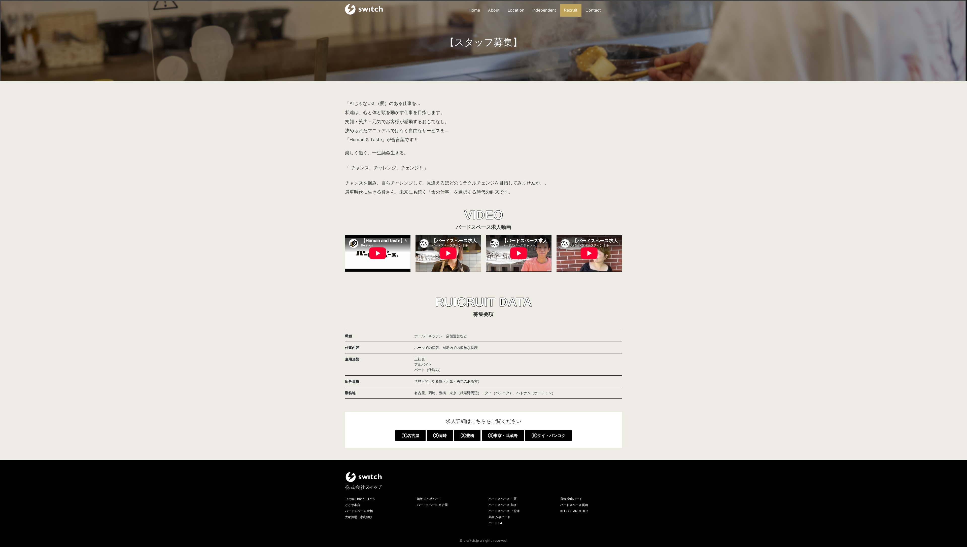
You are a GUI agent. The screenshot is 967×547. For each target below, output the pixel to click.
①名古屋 (410, 435)
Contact (593, 10)
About (494, 10)
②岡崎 (440, 435)
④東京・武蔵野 (503, 435)
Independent (544, 10)
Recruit (570, 10)
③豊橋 (467, 435)
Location (516, 10)
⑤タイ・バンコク (548, 435)
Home (474, 10)
